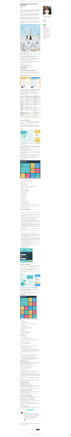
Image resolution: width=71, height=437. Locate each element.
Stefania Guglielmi (26, 412)
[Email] (25, 419)
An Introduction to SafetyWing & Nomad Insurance (26, 65)
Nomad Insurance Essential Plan (24, 66)
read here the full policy (25, 341)
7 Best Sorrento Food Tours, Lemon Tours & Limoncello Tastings (46, 37)
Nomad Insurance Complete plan (24, 265)
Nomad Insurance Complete (25, 319)
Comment (38, 429)
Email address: (45, 21)
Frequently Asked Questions (24, 68)
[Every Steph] (22, 1)
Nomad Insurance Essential (23, 121)
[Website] (24, 419)
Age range (22, 253)
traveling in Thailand (30, 18)
